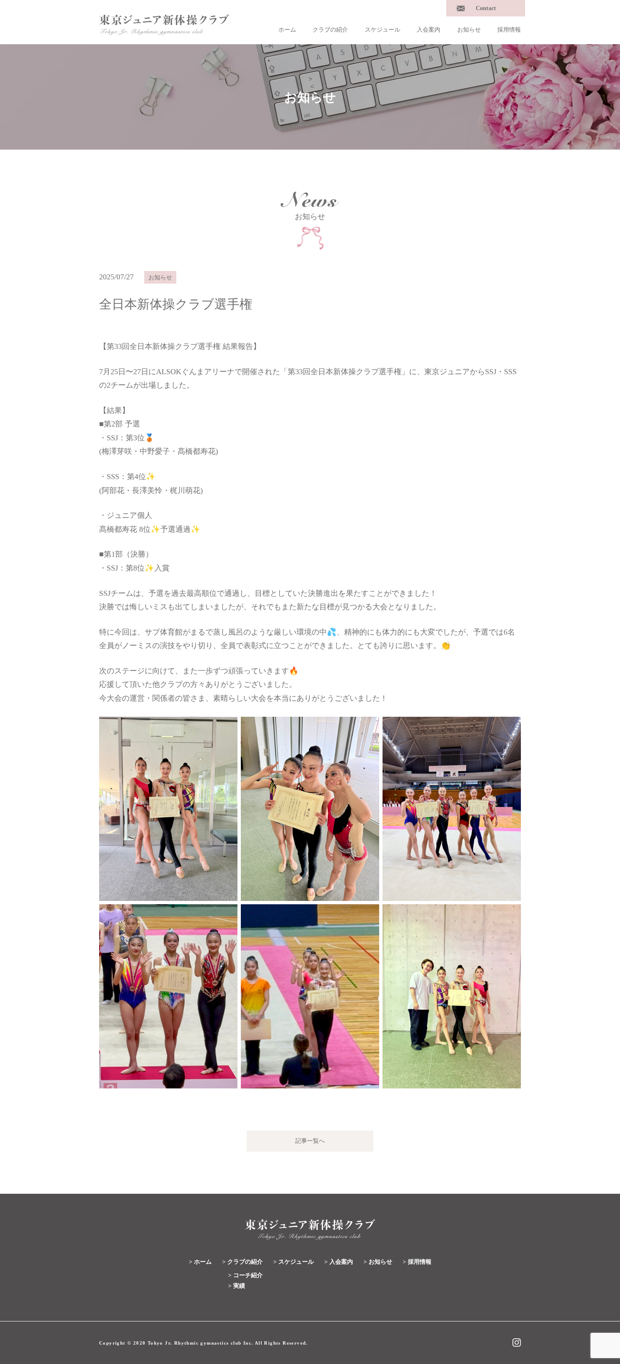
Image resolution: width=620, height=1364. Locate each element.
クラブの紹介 (330, 30)
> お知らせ (378, 1262)
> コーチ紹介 (245, 1275)
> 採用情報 (417, 1262)
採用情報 (509, 30)
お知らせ (469, 30)
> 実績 (236, 1286)
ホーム (287, 30)
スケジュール (382, 30)
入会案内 (428, 30)
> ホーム (200, 1262)
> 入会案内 (338, 1262)
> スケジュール (293, 1262)
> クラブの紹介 (242, 1262)
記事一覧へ (310, 1141)
